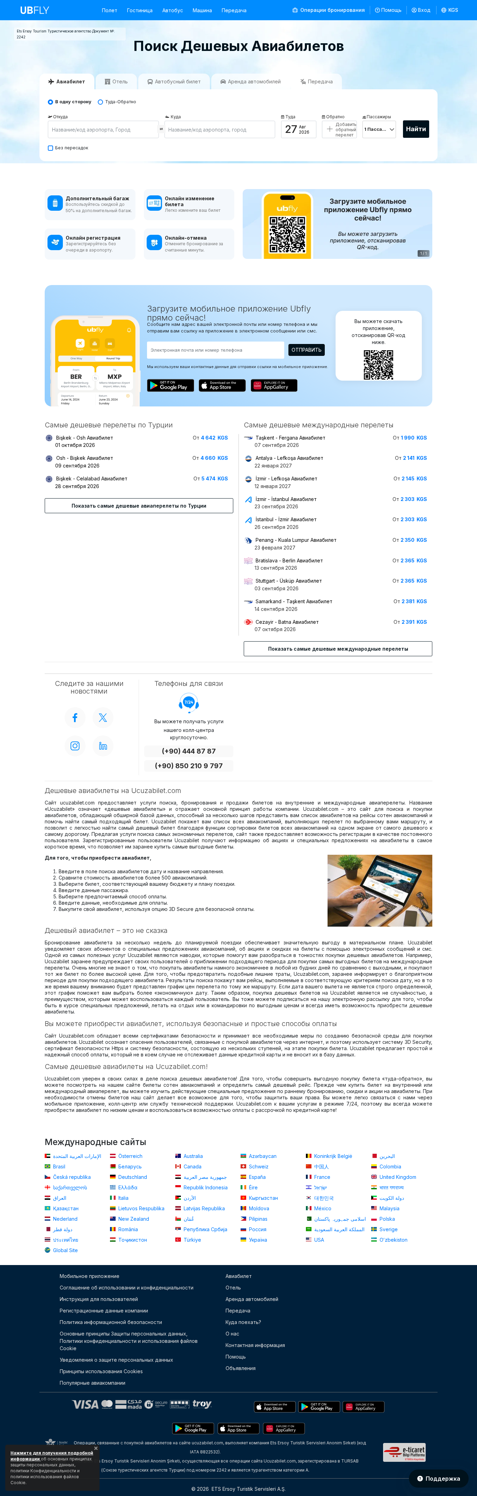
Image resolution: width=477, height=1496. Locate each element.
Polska (386, 1219)
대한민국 (323, 1198)
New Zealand (133, 1219)
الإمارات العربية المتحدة (76, 1156)
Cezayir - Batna (287, 622)
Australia (192, 1156)
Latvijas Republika (203, 1208)
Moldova (258, 1208)
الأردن (189, 1198)
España (257, 1177)
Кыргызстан (263, 1198)
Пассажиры (379, 116)
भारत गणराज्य (391, 1187)
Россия (257, 1229)
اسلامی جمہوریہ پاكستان (339, 1219)
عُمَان (188, 1219)
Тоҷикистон (132, 1240)
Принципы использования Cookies (101, 1371)
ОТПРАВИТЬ (307, 350)
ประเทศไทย (65, 1240)
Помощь (391, 10)
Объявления (241, 1368)
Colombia (389, 1166)
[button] (449, 10)
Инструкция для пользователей (99, 1299)
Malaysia (388, 1208)
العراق (59, 1198)
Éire (253, 1187)
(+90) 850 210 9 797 (189, 766)
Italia (123, 1198)
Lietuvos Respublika (140, 1208)
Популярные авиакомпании (92, 1383)
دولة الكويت (391, 1198)
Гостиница (140, 10)
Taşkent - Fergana (290, 438)
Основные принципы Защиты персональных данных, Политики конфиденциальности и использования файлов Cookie (129, 1341)
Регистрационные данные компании (104, 1311)
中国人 (321, 1166)
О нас (232, 1334)
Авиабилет (239, 1276)
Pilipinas (257, 1219)
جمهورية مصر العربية (204, 1177)
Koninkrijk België (332, 1156)
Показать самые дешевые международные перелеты (338, 649)
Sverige (388, 1229)
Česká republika (71, 1177)
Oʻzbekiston (393, 1240)
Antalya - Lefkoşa (289, 458)
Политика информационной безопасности (111, 1322)
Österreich (129, 1156)
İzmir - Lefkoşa (286, 478)
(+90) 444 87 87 (189, 751)
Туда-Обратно (120, 101)
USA (318, 1240)
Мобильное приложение (89, 1276)
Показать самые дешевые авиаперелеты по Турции (139, 506)
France (321, 1177)
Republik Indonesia (205, 1187)
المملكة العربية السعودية (339, 1229)
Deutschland (132, 1177)
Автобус (172, 10)
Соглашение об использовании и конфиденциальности (126, 1288)
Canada (191, 1166)
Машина (202, 10)
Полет (109, 10)
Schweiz (258, 1166)
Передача (234, 10)
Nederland (65, 1219)
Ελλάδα (127, 1187)
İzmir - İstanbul (286, 499)
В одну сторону (73, 101)
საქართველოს (69, 1187)
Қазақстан (65, 1208)
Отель (233, 1288)
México (322, 1208)
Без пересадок (71, 147)
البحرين (386, 1156)
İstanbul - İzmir (286, 519)
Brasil (58, 1166)
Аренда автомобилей (252, 1299)
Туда (290, 116)
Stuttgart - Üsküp (289, 581)
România (127, 1229)
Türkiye (191, 1240)
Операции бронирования (332, 10)
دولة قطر (62, 1229)
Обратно (335, 116)
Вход (424, 10)
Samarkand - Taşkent (294, 601)
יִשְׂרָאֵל (320, 1187)
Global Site (65, 1250)
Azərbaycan (262, 1156)
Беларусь (129, 1166)
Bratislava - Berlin (289, 560)
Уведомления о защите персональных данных (116, 1360)
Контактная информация (255, 1345)
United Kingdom (397, 1177)
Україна (257, 1240)
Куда (176, 116)
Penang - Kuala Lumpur (296, 540)
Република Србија (204, 1229)
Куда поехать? (243, 1322)
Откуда (60, 116)
